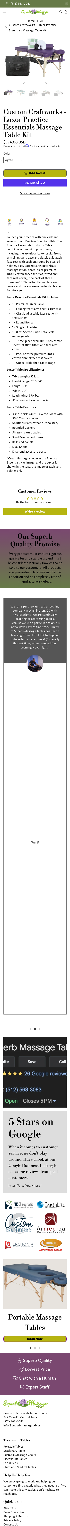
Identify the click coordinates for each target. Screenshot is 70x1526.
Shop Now (35, 1339)
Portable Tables (13, 1447)
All (41, 21)
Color (7, 154)
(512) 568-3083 (13, 1421)
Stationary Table (14, 1451)
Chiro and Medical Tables (19, 1467)
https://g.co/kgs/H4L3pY (25, 1186)
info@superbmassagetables (21, 1425)
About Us (9, 1508)
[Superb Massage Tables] (35, 12)
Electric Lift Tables (15, 1459)
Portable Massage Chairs (19, 1455)
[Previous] (25, 84)
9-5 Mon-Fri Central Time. (20, 1417)
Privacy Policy (12, 1520)
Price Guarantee (13, 1512)
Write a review (35, 512)
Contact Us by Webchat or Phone (25, 1413)
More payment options (35, 193)
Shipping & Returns (16, 1516)
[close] (66, 3)
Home (31, 21)
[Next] (45, 84)
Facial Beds (10, 1463)
